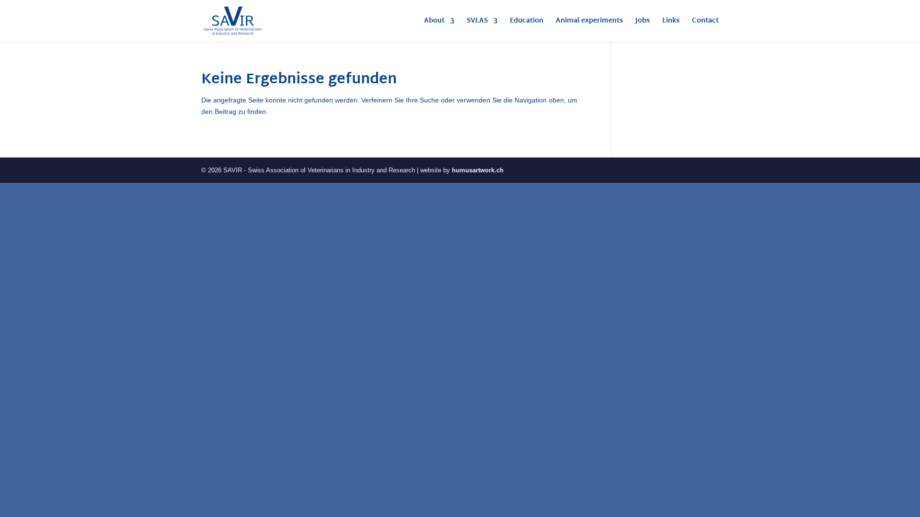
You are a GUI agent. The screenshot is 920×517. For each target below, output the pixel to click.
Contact (705, 22)
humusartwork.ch (478, 170)
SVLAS (477, 22)
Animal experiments (589, 22)
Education (526, 22)
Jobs (642, 22)
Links (670, 22)
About (434, 22)
